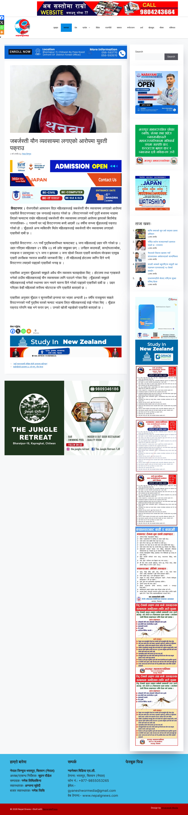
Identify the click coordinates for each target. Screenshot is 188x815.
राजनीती (108, 27)
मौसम (162, 27)
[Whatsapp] (23, 331)
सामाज (119, 27)
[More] (28, 331)
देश (76, 27)
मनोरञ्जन (131, 27)
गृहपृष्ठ (55, 27)
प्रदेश (85, 27)
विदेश (98, 27)
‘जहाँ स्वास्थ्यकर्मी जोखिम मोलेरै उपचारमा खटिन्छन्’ (30, 364)
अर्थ (141, 27)
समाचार (66, 27)
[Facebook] (12, 331)
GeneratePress (50, 809)
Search (139, 51)
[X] (18, 331)
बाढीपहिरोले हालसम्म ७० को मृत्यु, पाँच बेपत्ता (28, 367)
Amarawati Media (169, 807)
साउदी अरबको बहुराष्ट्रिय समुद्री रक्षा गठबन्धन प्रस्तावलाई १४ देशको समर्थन (163, 267)
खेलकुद (151, 27)
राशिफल (172, 27)
